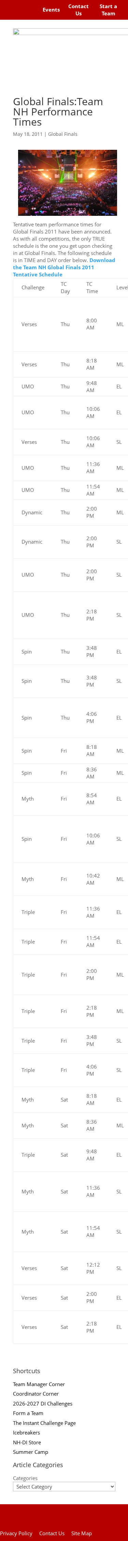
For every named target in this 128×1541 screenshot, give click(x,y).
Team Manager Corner (39, 1384)
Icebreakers (26, 1432)
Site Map (81, 1533)
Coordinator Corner (36, 1393)
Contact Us (78, 10)
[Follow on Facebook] (13, 5)
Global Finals (62, 134)
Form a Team (28, 1413)
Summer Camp (30, 1451)
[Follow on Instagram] (26, 5)
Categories (25, 1478)
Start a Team (108, 10)
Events (51, 9)
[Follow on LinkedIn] (29, 15)
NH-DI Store (27, 1442)
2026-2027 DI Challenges (42, 1403)
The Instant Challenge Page (44, 1422)
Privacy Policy (16, 1533)
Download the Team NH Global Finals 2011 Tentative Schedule (64, 267)
